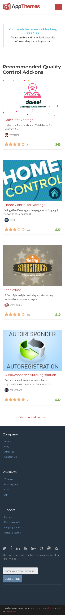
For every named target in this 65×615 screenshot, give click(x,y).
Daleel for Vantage (19, 120)
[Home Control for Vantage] (32, 180)
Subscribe (12, 578)
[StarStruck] (32, 265)
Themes (8, 479)
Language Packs (13, 527)
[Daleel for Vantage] (32, 98)
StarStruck (13, 290)
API (6, 494)
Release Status (12, 532)
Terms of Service (43, 608)
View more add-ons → (32, 417)
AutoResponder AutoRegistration (30, 375)
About (7, 441)
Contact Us (10, 456)
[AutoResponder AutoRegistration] (32, 350)
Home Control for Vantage (25, 205)
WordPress (10, 611)
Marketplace (11, 484)
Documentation (12, 522)
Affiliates (9, 451)
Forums (8, 517)
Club (6, 489)
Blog (6, 446)
